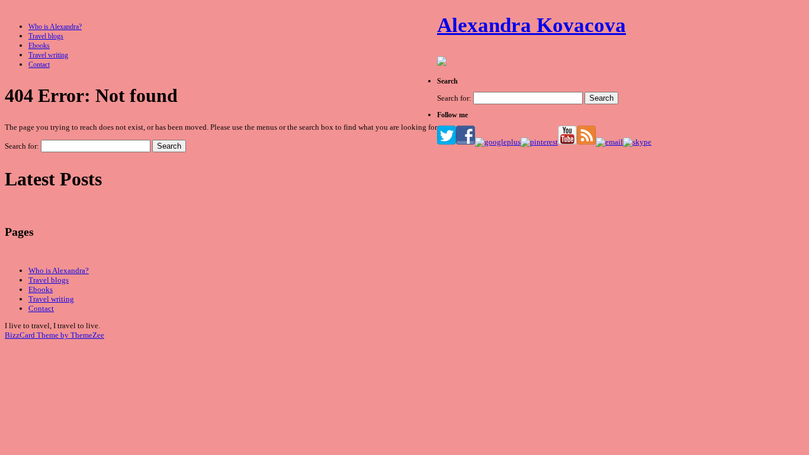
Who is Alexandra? (55, 27)
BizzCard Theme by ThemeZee (54, 335)
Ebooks (39, 45)
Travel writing (48, 55)
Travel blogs (45, 36)
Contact (39, 64)
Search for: (22, 146)
